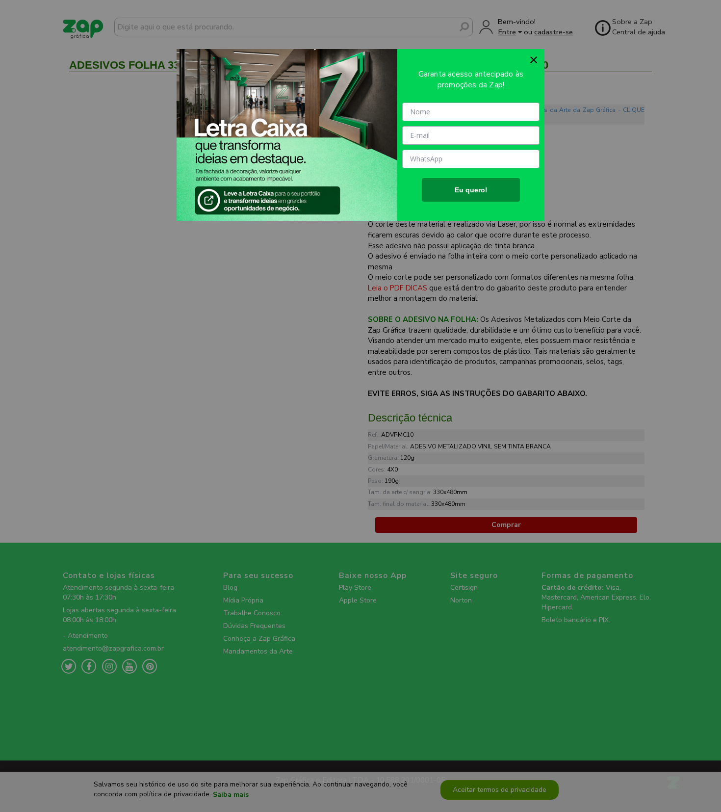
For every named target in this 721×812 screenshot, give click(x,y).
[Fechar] (533, 59)
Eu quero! (471, 190)
